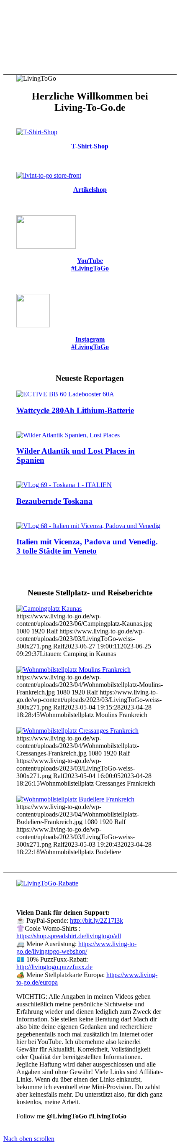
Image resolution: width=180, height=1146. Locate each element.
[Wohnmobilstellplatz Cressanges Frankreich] (77, 730)
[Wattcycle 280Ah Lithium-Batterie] (65, 394)
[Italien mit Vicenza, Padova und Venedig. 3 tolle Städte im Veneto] (88, 525)
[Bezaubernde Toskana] (64, 484)
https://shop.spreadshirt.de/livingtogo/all (68, 935)
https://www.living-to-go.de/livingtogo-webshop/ (76, 947)
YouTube (90, 260)
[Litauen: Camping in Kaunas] (49, 608)
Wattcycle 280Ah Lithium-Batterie (75, 410)
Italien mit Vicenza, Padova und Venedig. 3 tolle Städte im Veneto (87, 546)
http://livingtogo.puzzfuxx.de (54, 966)
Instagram (90, 339)
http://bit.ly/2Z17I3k (96, 920)
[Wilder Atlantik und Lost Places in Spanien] (68, 435)
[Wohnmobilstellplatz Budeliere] (75, 799)
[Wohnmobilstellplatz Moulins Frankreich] (73, 669)
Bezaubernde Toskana (54, 501)
